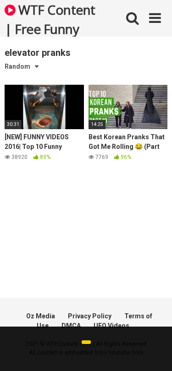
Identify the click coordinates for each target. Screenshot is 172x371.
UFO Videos (111, 325)
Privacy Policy (89, 316)
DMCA (71, 325)
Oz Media (40, 316)
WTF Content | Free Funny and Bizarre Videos (50, 19)
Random (17, 66)
